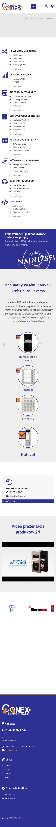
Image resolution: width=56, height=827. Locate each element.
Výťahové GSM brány (20, 171)
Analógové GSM (19, 79)
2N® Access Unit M (19, 147)
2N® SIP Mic (17, 191)
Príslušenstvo (17, 106)
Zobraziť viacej (16, 69)
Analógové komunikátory (22, 165)
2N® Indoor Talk (19, 130)
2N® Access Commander (22, 150)
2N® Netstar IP (18, 58)
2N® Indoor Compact (20, 126)
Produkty (7, 766)
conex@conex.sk (11, 750)
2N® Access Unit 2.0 (20, 144)
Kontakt (6, 777)
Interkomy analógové (20, 99)
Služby (6, 769)
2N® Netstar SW (18, 61)
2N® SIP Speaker (19, 185)
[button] (26, 584)
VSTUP (46, 31)
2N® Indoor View (19, 123)
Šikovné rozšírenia (19, 103)
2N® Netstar (17, 55)
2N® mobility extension (21, 212)
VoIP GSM (16, 82)
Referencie (8, 773)
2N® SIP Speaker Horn (21, 188)
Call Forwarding (18, 206)
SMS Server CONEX (20, 209)
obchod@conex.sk (15, 496)
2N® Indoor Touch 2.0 (21, 120)
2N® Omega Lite (19, 64)
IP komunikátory (18, 168)
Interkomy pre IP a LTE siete (23, 96)
